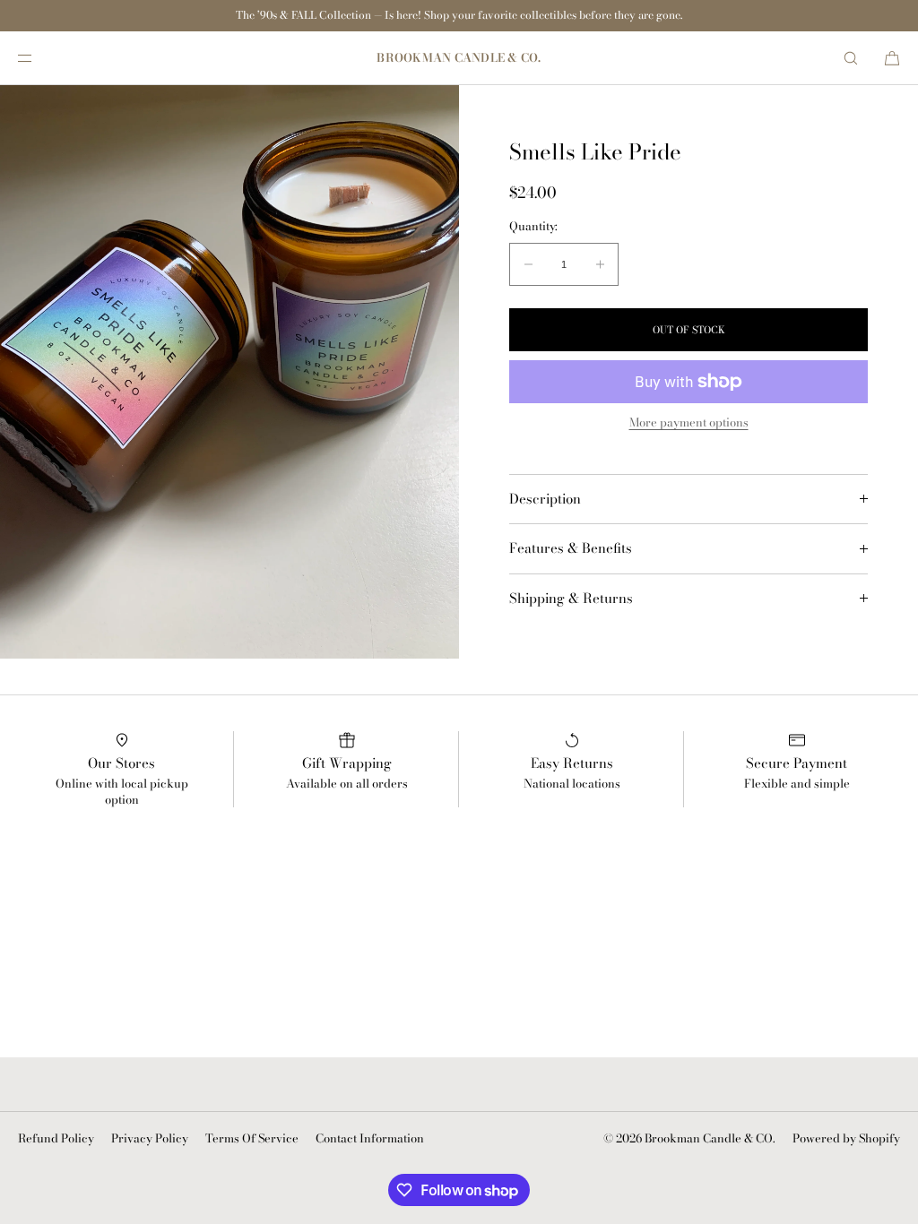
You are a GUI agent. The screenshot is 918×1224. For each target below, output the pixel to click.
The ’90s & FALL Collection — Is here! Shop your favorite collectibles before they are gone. (459, 14)
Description (545, 499)
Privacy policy (149, 1138)
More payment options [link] (689, 422)
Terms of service (252, 1138)
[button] (851, 57)
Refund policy (56, 1138)
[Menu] (39, 57)
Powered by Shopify (846, 1138)
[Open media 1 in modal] (229, 372)
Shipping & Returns (571, 598)
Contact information (370, 1138)
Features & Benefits (570, 548)
